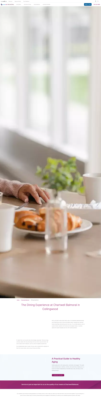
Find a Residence (26, 1)
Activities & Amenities (46, 4)
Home (18, 300)
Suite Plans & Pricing (27, 4)
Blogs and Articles (18, 1)
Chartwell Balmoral (25, 300)
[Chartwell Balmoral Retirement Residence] (7, 4)
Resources (10, 1)
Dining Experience (37, 4)
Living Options (18, 4)
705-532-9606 (96, 4)
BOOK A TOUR (88, 4)
